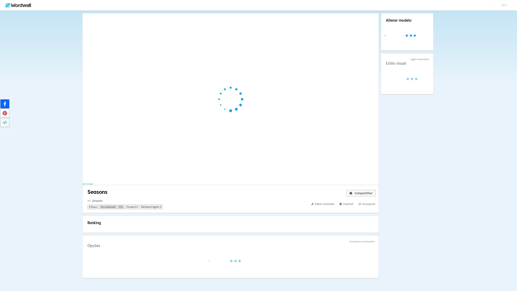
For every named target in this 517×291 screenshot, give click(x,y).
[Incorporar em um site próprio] (4, 122)
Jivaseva (97, 200)
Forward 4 (132, 207)
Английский (108, 207)
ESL (121, 207)
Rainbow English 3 (151, 207)
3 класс (93, 207)
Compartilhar (363, 193)
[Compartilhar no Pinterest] (4, 113)
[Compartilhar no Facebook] (4, 103)
